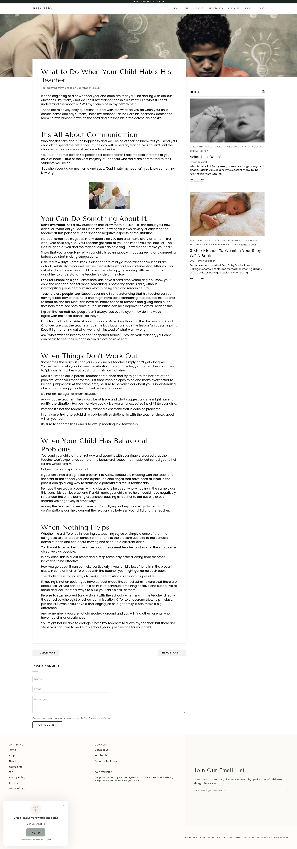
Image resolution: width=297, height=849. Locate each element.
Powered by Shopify (274, 837)
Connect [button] (101, 744)
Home (12, 750)
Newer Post (172, 652)
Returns (13, 783)
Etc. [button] (11, 772)
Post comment (47, 724)
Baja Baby (192, 837)
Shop (12, 755)
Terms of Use (17, 788)
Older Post (46, 652)
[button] (187, 8)
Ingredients (16, 766)
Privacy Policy (17, 777)
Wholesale (101, 755)
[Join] (285, 790)
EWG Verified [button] (103, 772)
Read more (197, 179)
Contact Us (102, 750)
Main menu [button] (16, 744)
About (12, 761)
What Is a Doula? (206, 156)
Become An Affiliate (107, 761)
